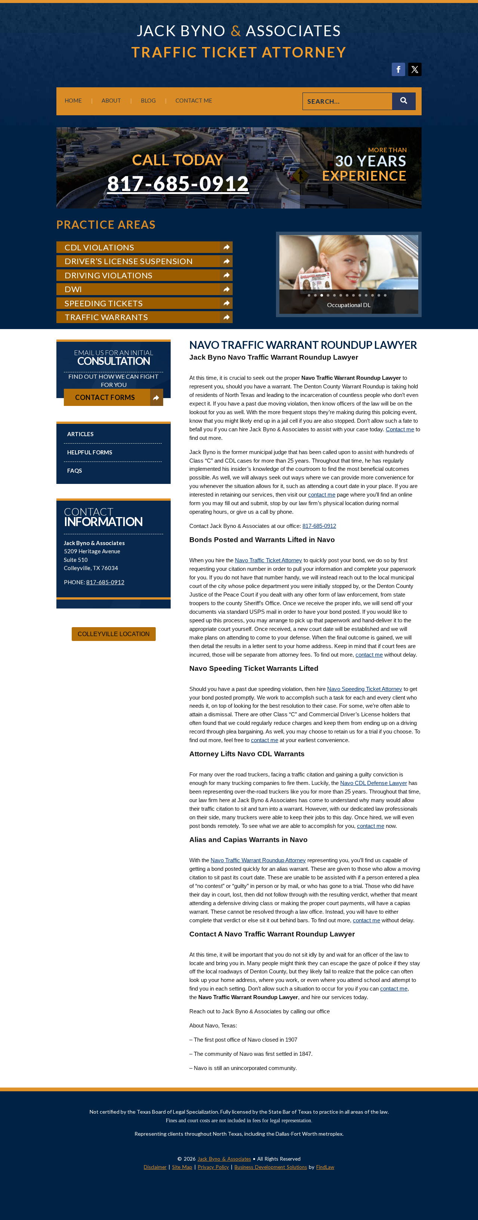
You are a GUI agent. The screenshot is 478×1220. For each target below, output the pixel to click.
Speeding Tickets (104, 303)
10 (366, 295)
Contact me (400, 429)
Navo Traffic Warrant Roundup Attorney (258, 860)
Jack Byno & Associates (224, 1159)
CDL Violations (99, 247)
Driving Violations (109, 275)
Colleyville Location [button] (114, 634)
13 (385, 295)
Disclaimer (155, 1167)
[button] (470, 1165)
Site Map (182, 1167)
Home (73, 100)
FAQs (74, 470)
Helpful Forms (89, 452)
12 (379, 295)
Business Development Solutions (271, 1167)
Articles (80, 434)
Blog (148, 100)
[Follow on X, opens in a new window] (415, 69)
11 (372, 295)
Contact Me (194, 100)
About (111, 100)
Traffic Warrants (106, 317)
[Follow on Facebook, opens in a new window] (398, 69)
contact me (321, 494)
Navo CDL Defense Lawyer (373, 783)
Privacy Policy (213, 1167)
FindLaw (325, 1167)
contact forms (105, 397)
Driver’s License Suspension (129, 261)
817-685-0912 (178, 183)
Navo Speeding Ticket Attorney (364, 689)
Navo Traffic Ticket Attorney (268, 560)
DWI (73, 289)
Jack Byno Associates (239, 31)
